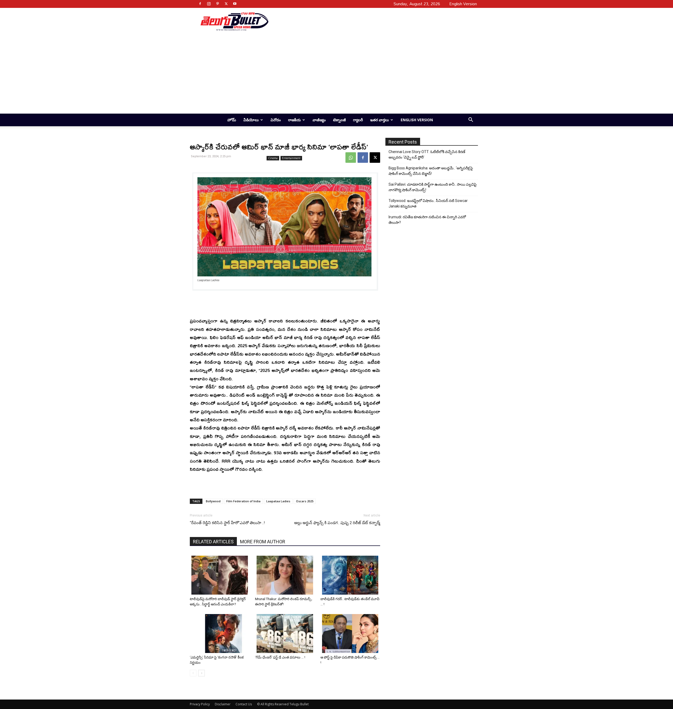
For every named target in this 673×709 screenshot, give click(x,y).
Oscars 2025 (304, 501)
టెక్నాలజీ (339, 119)
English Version (417, 119)
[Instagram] (209, 3)
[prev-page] (193, 673)
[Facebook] (200, 3)
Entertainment (291, 158)
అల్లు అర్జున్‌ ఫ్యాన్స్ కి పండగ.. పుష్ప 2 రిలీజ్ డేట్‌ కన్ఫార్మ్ (337, 522)
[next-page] (201, 673)
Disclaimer (223, 704)
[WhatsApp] (350, 157)
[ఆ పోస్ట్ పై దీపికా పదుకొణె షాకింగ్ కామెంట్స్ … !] (351, 633)
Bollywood (213, 501)
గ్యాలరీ (358, 119)
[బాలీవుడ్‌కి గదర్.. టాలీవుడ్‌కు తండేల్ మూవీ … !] (351, 575)
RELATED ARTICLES (213, 541)
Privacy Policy (200, 704)
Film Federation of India (243, 501)
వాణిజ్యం (319, 119)
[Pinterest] (217, 3)
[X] (226, 3)
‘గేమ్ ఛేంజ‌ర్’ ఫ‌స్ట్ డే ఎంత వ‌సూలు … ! (280, 657)
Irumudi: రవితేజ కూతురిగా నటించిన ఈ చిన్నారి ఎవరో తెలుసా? (427, 220)
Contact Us (244, 704)
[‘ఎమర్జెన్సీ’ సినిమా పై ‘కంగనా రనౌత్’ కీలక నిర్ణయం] (220, 633)
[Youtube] (235, 3)
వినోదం (276, 119)
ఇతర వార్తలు (379, 119)
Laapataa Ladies (278, 501)
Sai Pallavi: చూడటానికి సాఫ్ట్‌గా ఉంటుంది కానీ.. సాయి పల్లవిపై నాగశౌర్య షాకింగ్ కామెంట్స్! (433, 187)
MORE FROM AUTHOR (262, 541)
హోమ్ (231, 119)
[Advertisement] (371, 21)
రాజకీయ (294, 119)
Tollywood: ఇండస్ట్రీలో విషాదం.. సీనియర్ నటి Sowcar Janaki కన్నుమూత (428, 203)
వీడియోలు (251, 119)
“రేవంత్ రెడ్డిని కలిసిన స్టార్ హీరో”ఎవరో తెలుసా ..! (227, 522)
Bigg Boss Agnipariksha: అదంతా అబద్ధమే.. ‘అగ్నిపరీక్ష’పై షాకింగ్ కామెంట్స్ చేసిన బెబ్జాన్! (431, 171)
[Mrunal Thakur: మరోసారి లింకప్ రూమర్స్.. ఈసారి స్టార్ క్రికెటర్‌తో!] (286, 575)
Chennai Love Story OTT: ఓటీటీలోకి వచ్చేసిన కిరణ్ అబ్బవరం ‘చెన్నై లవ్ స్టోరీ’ (427, 154)
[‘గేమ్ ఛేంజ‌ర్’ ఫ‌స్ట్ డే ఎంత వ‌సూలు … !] (286, 633)
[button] (470, 120)
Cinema (273, 158)
